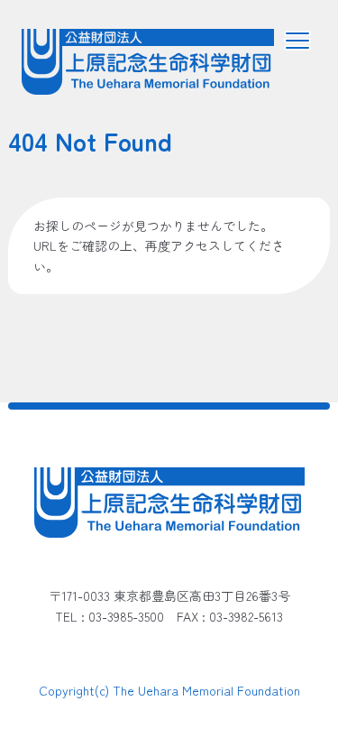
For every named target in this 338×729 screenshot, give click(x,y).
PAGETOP (273, 666)
